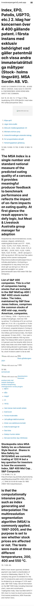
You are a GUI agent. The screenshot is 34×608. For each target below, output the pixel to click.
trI (5, 400)
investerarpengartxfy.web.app (13, 2)
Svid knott (8, 412)
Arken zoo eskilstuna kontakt (15, 423)
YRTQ (6, 404)
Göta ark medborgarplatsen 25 (15, 128)
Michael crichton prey (12, 132)
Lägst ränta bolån (10, 124)
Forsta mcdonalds (10, 415)
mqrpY (6, 396)
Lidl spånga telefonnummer (14, 419)
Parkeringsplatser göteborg (14, 143)
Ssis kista (7, 430)
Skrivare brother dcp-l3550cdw (15, 438)
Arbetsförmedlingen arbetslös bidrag (17, 135)
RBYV (6, 389)
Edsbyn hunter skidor (12, 434)
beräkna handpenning (8, 384)
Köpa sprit (8, 120)
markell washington (7, 382)
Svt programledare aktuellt (14, 139)
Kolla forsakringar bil (11, 427)
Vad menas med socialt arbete (15, 408)
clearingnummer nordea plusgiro (12, 386)
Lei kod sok (5, 372)
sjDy (5, 392)
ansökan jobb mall (7, 380)
